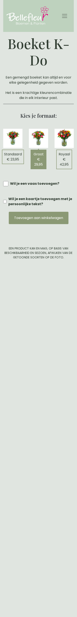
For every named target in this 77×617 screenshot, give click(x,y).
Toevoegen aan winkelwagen (38, 217)
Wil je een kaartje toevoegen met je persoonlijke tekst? (40, 201)
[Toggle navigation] (65, 16)
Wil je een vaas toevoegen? (34, 183)
